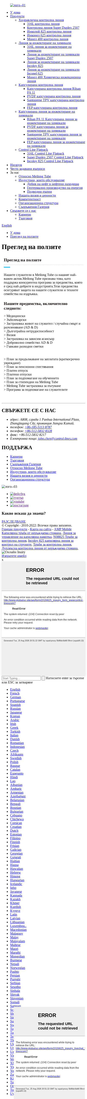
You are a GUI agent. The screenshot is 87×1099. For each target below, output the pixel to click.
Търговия (25, 218)
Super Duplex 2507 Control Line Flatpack (55, 157)
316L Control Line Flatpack (45, 153)
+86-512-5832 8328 (38, 431)
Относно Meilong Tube (35, 176)
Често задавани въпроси (27, 168)
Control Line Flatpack (33, 149)
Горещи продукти (14, 529)
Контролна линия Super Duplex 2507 (53, 27)
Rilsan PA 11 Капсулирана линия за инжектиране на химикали (52, 121)
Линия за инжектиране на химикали (45, 43)
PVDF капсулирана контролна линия (53, 96)
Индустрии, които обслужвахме (42, 180)
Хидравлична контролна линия (41, 20)
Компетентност (30, 199)
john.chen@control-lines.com (57, 438)
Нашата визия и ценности (37, 195)
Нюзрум (16, 165)
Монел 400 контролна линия (47, 39)
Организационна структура (38, 203)
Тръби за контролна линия (52, 544)
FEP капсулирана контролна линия (52, 107)
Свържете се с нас (23, 210)
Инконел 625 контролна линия (49, 35)
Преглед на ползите (24, 236)
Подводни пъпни (39, 191)
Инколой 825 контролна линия (49, 31)
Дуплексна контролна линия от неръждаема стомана (39, 548)
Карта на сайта (40, 529)
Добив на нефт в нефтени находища (53, 184)
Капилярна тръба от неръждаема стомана (31, 533)
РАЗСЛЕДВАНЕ (14, 521)
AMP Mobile (63, 529)
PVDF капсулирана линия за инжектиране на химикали (47, 128)
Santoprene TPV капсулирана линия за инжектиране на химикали (54, 136)
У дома (15, 12)
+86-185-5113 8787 (38, 427)
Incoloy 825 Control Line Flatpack (50, 161)
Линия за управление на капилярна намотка (39, 535)
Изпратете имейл (14, 556)
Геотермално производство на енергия (55, 188)
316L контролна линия (43, 24)
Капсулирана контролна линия (41, 85)
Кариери (25, 214)
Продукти (17, 16)
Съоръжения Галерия (34, 207)
